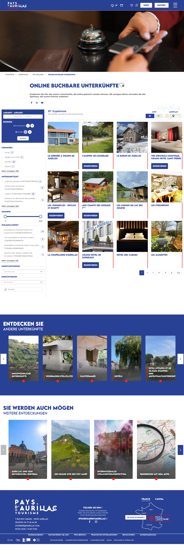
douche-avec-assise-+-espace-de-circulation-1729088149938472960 (23, 254)
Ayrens (9, 166)
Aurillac (10, 162)
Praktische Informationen (104, 535)
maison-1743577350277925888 (19, 194)
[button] (136, 5)
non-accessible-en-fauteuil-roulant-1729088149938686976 (23, 239)
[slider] (5, 216)
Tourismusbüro (35, 535)
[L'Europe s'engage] (18, 540)
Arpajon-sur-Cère (13, 157)
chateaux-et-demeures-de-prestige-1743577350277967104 (23, 199)
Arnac (9, 152)
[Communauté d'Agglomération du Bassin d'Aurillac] (10, 540)
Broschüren (129, 535)
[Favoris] (132, 5)
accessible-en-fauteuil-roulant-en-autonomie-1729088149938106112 (24, 231)
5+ (159, 273)
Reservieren (90, 166)
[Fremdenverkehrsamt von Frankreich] (36, 540)
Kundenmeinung (148, 535)
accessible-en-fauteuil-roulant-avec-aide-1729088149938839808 (23, 246)
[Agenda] (121, 5)
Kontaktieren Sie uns (58, 535)
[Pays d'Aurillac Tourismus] (17, 5)
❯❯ (178, 273)
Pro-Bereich (80, 535)
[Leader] (26, 540)
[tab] (146, 498)
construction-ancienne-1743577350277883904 (24, 187)
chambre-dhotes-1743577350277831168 (23, 181)
